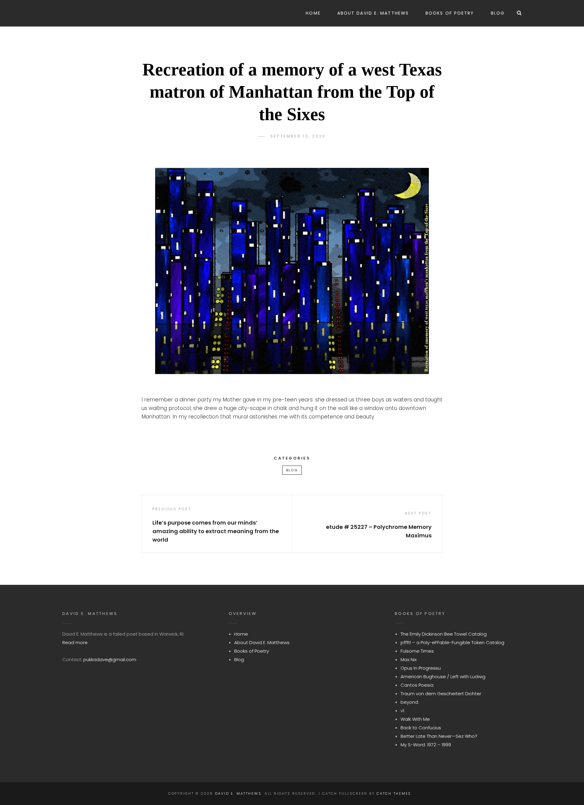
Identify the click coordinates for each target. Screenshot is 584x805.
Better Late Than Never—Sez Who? (439, 736)
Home (313, 13)
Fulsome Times (417, 651)
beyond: (410, 702)
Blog (498, 13)
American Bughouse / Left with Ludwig (443, 676)
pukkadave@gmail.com (109, 659)
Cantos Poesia (417, 685)
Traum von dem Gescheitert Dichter (441, 693)
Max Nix (409, 659)
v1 (402, 710)
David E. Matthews (238, 793)
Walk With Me (415, 719)
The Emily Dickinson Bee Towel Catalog (444, 634)
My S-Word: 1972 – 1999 (426, 744)
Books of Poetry (450, 13)
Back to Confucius (421, 727)
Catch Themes (394, 793)
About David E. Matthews (373, 13)
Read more (75, 642)
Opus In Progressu (421, 668)
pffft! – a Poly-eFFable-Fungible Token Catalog (452, 642)
